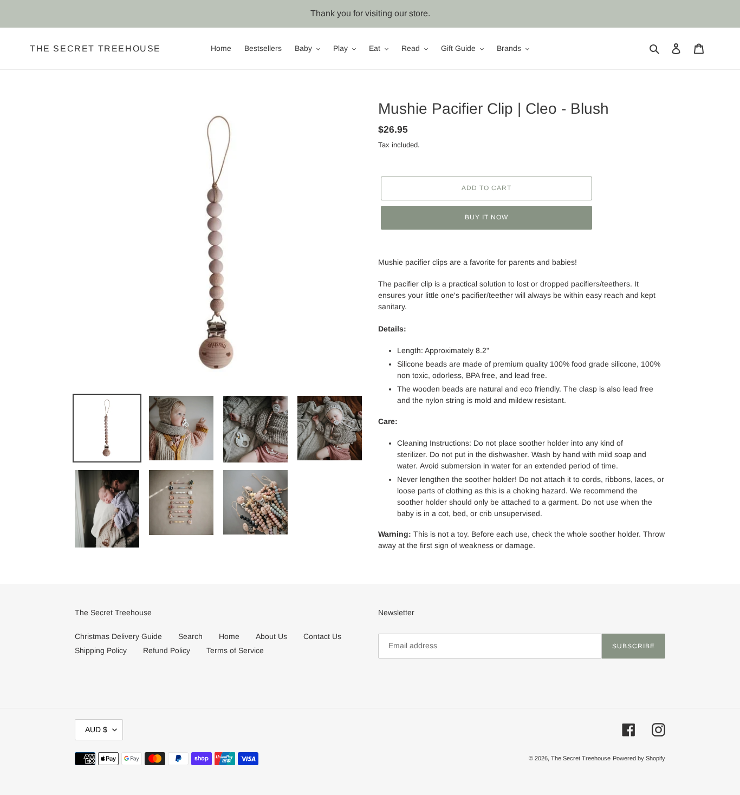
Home (229, 636)
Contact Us (322, 636)
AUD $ (96, 729)
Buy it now (486, 217)
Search (190, 636)
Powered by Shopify (639, 758)
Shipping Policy (101, 650)
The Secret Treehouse (95, 48)
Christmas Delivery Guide (118, 636)
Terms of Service (235, 650)
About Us (271, 636)
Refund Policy (166, 650)
